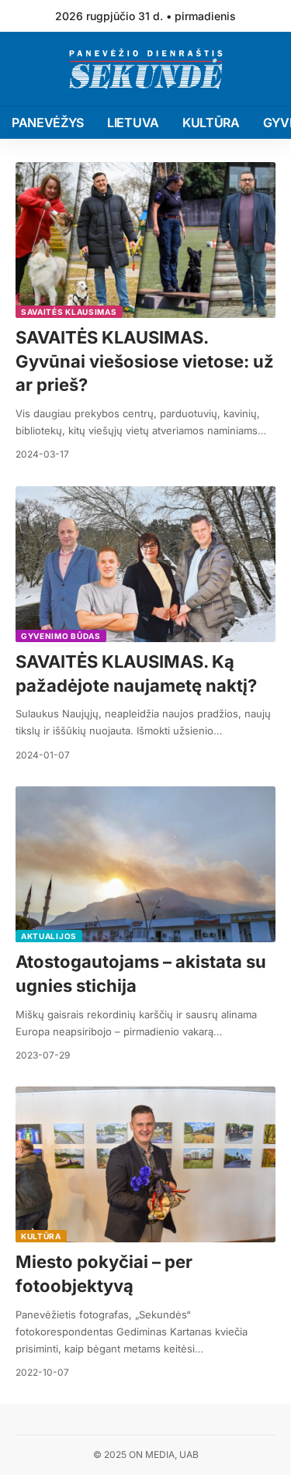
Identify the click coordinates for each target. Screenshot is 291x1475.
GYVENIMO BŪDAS (61, 636)
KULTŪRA (41, 1236)
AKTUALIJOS (49, 936)
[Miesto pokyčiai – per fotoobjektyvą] (145, 1164)
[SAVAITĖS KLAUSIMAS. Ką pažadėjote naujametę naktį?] (145, 564)
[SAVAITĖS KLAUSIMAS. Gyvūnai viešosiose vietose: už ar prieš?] (145, 240)
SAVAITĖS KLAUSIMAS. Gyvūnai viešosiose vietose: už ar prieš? (145, 361)
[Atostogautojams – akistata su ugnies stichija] (145, 864)
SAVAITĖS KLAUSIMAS (69, 311)
